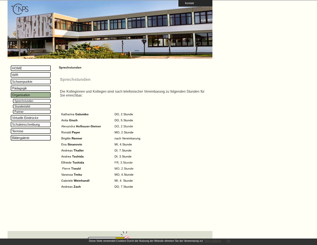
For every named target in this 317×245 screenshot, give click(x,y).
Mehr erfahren (213, 240)
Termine (17, 131)
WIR (15, 75)
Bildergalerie (20, 138)
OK (228, 240)
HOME (17, 68)
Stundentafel (22, 106)
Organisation (21, 95)
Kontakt (188, 3)
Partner (19, 111)
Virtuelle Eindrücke (25, 118)
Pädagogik (19, 88)
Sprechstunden (23, 101)
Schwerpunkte (22, 81)
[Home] (20, 14)
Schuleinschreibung (26, 124)
